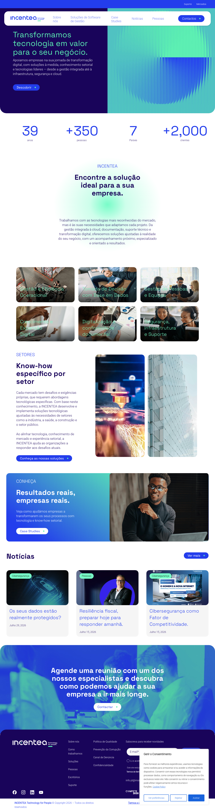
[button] (191, 18)
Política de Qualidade (105, 741)
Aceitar (196, 798)
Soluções (73, 761)
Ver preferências (156, 798)
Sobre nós (73, 741)
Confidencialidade (103, 765)
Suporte (72, 785)
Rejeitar (178, 798)
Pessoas (73, 769)
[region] (174, 777)
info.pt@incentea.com (138, 780)
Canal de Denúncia (103, 757)
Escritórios (74, 777)
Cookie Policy (159, 786)
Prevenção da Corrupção (107, 749)
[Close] (205, 752)
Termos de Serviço (134, 772)
